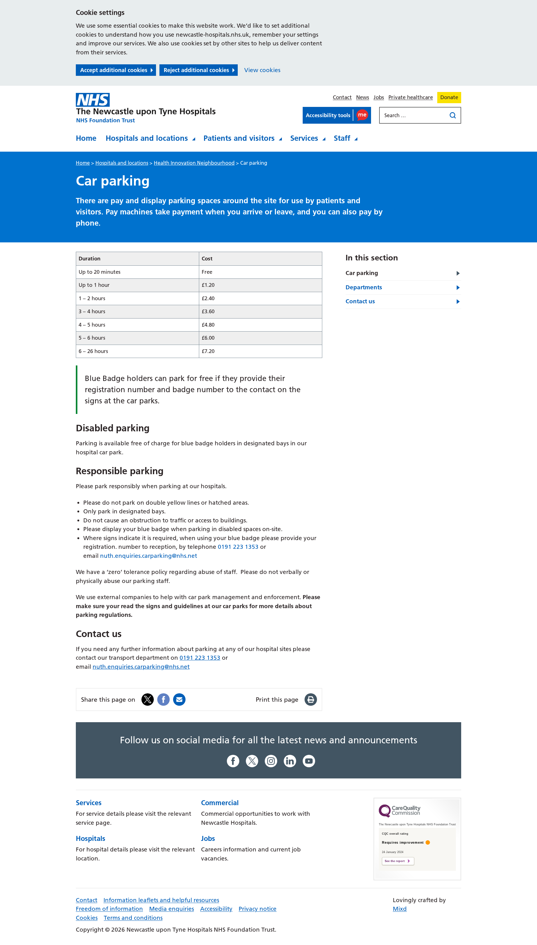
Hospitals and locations (147, 138)
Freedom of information (109, 908)
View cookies (262, 70)
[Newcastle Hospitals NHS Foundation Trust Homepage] (146, 108)
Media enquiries (171, 908)
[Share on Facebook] (163, 699)
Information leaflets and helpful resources (161, 900)
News (362, 97)
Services (304, 138)
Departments (364, 287)
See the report (395, 861)
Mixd (400, 908)
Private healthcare (410, 97)
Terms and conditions (133, 917)
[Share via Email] (179, 699)
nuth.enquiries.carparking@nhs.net (148, 555)
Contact (342, 97)
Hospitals (90, 838)
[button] (337, 115)
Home (86, 138)
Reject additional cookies (196, 70)
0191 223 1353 (238, 546)
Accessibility (216, 908)
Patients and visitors (239, 138)
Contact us (360, 301)
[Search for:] (413, 115)
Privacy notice (258, 908)
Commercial (220, 802)
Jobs (379, 97)
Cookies (87, 917)
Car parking (362, 273)
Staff (342, 138)
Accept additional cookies (113, 70)
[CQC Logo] (399, 816)
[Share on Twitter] (147, 699)
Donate (449, 97)
